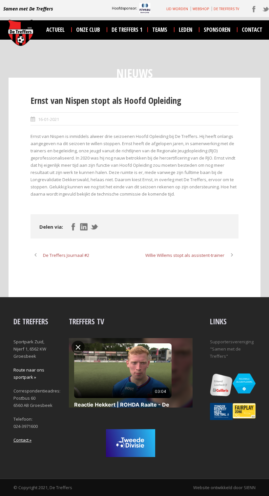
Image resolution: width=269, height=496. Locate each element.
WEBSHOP (201, 9)
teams (159, 29)
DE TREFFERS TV (226, 9)
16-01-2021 (48, 119)
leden (185, 29)
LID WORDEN (177, 9)
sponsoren (217, 29)
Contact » (22, 440)
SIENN (250, 487)
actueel (55, 29)
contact (252, 29)
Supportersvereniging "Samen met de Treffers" (232, 349)
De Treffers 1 (127, 29)
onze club (88, 29)
